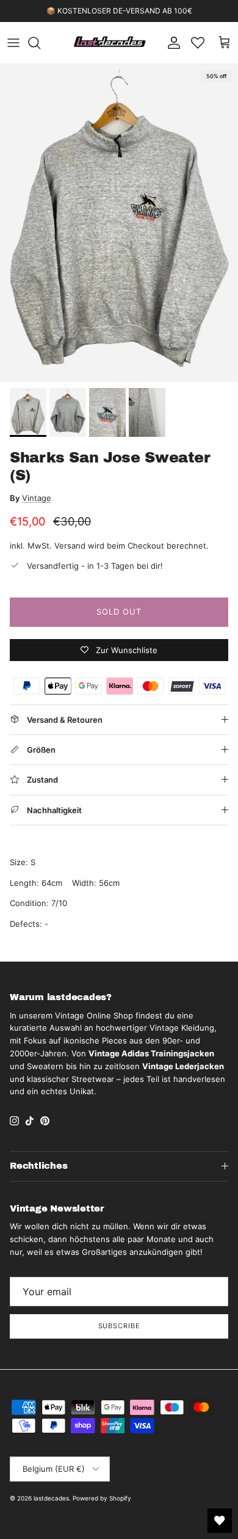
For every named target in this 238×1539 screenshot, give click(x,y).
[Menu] (13, 42)
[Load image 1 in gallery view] (119, 223)
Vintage (36, 498)
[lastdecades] (110, 42)
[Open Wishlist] (219, 1520)
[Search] (40, 42)
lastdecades (51, 1498)
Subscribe (119, 1325)
